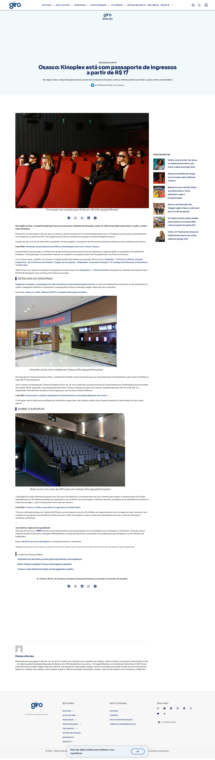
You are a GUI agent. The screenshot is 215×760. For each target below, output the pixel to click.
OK (137, 751)
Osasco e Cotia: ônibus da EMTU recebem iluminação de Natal (55, 292)
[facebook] (172, 703)
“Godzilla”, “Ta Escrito (115, 259)
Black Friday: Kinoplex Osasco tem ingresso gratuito (45, 564)
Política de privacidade (121, 713)
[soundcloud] (165, 708)
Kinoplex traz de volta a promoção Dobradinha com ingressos (50, 559)
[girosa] (192, 703)
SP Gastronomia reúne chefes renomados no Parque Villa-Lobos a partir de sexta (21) (183, 222)
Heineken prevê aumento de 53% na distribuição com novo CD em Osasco (62, 246)
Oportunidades (98, 5)
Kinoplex (70, 579)
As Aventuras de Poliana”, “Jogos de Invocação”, (52, 262)
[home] (15, 5)
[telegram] (165, 703)
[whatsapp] (193, 5)
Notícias (46, 5)
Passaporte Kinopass (85, 579)
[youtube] (159, 708)
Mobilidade (79, 5)
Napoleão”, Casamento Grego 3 (93, 262)
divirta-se (51, 579)
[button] (69, 218)
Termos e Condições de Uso (123, 718)
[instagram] (179, 703)
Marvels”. (23, 265)
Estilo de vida (62, 5)
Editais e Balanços (136, 5)
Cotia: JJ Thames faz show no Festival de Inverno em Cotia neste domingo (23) (183, 235)
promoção (100, 579)
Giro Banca (153, 5)
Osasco (120, 85)
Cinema (42, 579)
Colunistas (117, 5)
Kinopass (61, 579)
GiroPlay (165, 5)
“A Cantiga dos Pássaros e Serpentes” (129, 262)
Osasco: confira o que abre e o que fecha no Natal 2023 (53, 507)
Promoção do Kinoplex (116, 579)
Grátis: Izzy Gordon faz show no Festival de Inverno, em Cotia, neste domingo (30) (182, 163)
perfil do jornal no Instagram (36, 541)
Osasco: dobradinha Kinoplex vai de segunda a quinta (45, 569)
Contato (114, 709)
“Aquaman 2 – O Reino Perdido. (94, 270)
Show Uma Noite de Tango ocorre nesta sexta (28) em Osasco (181, 177)
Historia (114, 704)
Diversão (108, 18)
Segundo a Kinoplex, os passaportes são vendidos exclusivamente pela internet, (55, 284)
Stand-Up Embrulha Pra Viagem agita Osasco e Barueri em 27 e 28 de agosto (183, 208)
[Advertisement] (82, 613)
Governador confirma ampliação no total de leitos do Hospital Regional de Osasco (67, 395)
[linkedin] (185, 703)
